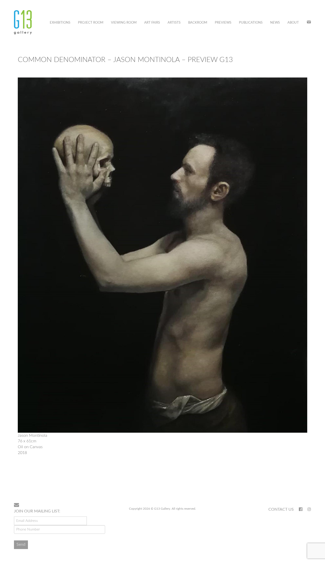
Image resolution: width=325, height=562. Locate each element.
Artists (174, 22)
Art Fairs (152, 22)
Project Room (90, 22)
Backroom (197, 22)
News (275, 22)
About (293, 22)
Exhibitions (60, 22)
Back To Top (298, 482)
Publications (251, 22)
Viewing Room (124, 22)
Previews (223, 22)
